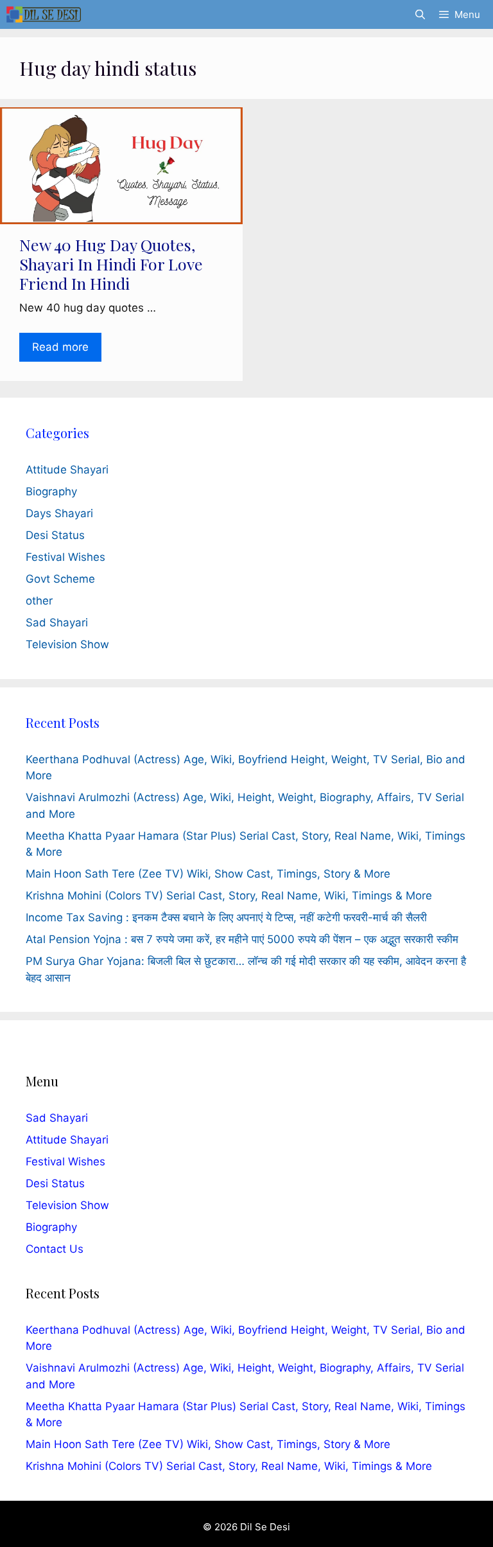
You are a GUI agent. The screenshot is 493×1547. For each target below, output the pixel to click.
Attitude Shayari (67, 469)
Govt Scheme (60, 578)
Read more (60, 346)
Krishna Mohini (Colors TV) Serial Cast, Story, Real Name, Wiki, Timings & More (229, 895)
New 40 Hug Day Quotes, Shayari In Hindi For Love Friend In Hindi (111, 264)
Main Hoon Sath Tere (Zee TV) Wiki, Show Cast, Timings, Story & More (208, 873)
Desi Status (55, 535)
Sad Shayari (57, 622)
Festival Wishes (65, 557)
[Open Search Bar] (419, 14)
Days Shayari (59, 513)
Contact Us (54, 1248)
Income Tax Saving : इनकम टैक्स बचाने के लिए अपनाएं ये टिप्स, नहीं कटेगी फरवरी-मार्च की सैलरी (226, 917)
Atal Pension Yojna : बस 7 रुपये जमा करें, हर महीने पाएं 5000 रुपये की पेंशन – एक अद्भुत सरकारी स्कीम (242, 939)
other (39, 600)
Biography (51, 491)
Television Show (67, 644)
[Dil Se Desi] (43, 14)
